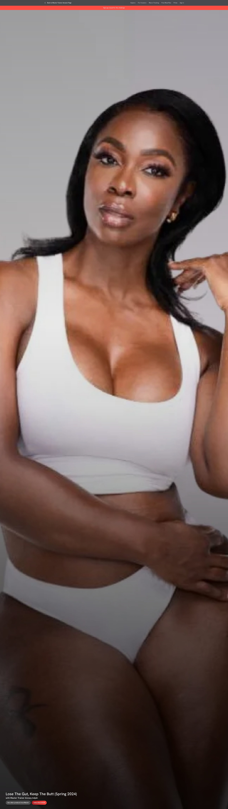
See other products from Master (18, 803)
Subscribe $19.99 (39, 803)
